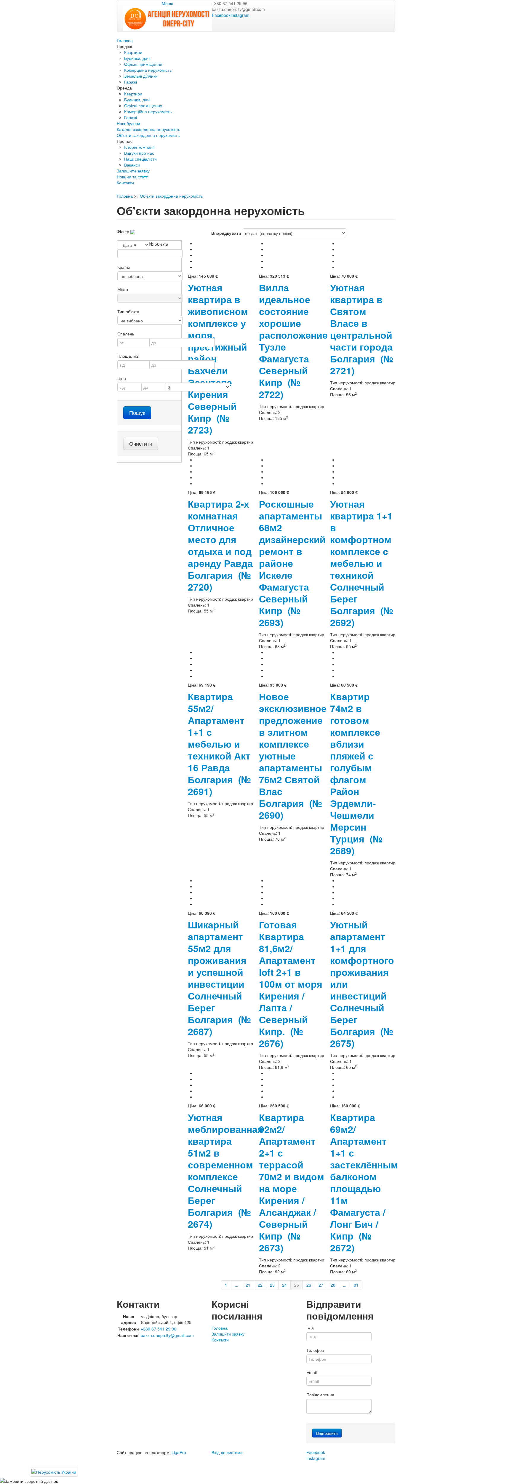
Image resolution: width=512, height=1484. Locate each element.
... (236, 1285)
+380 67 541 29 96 (229, 3)
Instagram (240, 15)
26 (308, 1285)
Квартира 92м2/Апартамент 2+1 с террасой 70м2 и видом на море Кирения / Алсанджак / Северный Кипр (291, 1182)
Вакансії (132, 165)
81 (356, 1285)
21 (248, 1285)
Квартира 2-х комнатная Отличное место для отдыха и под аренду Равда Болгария (220, 545)
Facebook (221, 15)
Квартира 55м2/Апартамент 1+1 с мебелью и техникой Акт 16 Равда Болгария (219, 744)
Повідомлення (320, 1394)
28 (333, 1285)
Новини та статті (132, 177)
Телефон (315, 1350)
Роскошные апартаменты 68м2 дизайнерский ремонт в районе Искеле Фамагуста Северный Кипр (292, 563)
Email (311, 1372)
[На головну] (167, 18)
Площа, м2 (128, 356)
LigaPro (179, 1452)
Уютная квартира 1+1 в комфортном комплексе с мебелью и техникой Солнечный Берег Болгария (361, 563)
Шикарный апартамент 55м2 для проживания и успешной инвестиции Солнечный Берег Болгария (219, 978)
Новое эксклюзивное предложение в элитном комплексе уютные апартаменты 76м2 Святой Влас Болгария (293, 756)
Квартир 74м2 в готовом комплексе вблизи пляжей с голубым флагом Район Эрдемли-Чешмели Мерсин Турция (356, 773)
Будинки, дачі (137, 58)
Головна (125, 40)
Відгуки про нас (139, 153)
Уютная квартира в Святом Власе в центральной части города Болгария (361, 329)
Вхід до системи (227, 1452)
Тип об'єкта (128, 311)
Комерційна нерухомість (148, 70)
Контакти (125, 183)
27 (321, 1285)
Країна (123, 267)
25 (296, 1285)
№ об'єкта (158, 244)
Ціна (121, 378)
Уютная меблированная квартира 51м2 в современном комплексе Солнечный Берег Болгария (225, 1171)
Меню (167, 3)
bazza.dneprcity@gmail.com (238, 9)
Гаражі (130, 82)
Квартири (133, 52)
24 (284, 1285)
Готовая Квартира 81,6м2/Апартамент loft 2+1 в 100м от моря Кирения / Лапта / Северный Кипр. (290, 984)
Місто (122, 289)
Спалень (125, 334)
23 (272, 1285)
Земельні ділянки (141, 76)
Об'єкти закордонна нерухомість (148, 135)
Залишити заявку (133, 171)
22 (260, 1285)
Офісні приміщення (143, 64)
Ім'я (310, 1328)
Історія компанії (139, 147)
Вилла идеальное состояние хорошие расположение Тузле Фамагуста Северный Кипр (293, 341)
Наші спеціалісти (140, 159)
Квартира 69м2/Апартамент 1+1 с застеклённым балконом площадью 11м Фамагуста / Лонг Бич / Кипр (364, 1182)
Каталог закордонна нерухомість (148, 129)
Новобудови (128, 123)
